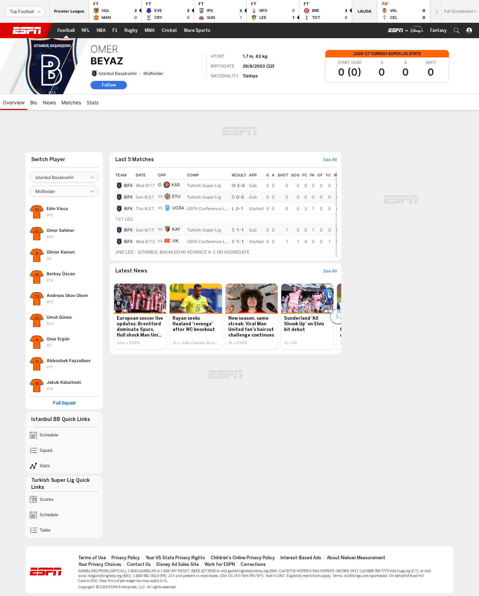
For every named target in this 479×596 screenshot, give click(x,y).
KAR (175, 184)
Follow (109, 85)
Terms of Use (92, 557)
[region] (225, 214)
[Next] (436, 11)
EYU (176, 196)
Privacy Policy (126, 557)
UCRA (178, 207)
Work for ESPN (219, 564)
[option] (140, 316)
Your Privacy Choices (99, 564)
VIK (175, 240)
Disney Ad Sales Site (177, 564)
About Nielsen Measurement (356, 557)
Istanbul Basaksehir (118, 73)
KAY (176, 229)
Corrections (253, 564)
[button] (456, 30)
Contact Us (139, 564)
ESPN (27, 30)
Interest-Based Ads (301, 557)
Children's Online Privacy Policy (243, 557)
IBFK (128, 185)
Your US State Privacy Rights (175, 557)
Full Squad (64, 403)
